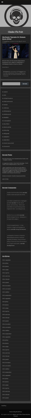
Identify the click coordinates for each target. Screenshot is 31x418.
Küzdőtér (6, 117)
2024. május (5, 346)
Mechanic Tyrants (20, 73)
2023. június (5, 381)
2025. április (5, 311)
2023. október (5, 369)
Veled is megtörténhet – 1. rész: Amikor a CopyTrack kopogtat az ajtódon (16, 227)
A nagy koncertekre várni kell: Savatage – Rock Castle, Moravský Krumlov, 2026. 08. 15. (15, 163)
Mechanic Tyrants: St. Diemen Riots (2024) (13, 38)
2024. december (6, 324)
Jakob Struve (11, 73)
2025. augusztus (6, 298)
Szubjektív (6, 136)
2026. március (6, 276)
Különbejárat (7, 111)
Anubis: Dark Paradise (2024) (14, 192)
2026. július (5, 263)
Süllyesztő (6, 133)
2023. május (5, 385)
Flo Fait (5, 73)
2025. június (5, 305)
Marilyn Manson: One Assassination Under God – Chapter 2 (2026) (15, 159)
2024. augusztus (6, 337)
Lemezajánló (13, 71)
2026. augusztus (6, 260)
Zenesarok (7, 146)
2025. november (6, 289)
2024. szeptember (6, 333)
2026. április (5, 273)
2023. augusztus (6, 375)
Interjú (5, 104)
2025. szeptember (6, 295)
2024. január (5, 359)
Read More (5, 67)
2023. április (5, 388)
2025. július (5, 301)
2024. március (6, 353)
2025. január (5, 321)
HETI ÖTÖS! (5, 179)
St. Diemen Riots (15, 74)
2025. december (6, 285)
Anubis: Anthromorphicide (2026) (16, 194)
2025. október (5, 292)
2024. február (5, 356)
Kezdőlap (4, 405)
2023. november (6, 365)
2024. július (5, 340)
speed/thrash (6, 74)
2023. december (6, 362)
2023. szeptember (6, 372)
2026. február (6, 279)
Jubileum (6, 108)
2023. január (5, 398)
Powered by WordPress (15, 411)
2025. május (5, 308)
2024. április (5, 349)
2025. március (6, 314)
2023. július (5, 378)
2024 (24, 71)
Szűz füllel (6, 140)
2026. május (5, 269)
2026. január (5, 282)
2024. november (6, 327)
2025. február (5, 317)
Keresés (25, 83)
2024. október (5, 330)
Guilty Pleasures (8, 98)
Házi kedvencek (8, 101)
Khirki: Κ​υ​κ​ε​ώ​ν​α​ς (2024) (13, 215)
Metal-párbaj (7, 127)
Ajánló (6, 92)
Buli (5, 95)
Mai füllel (6, 124)
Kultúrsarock (7, 114)
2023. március (6, 391)
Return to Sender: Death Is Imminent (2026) (13, 176)
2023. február (5, 394)
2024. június (5, 343)
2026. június (5, 266)
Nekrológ (6, 130)
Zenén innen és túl (9, 143)
